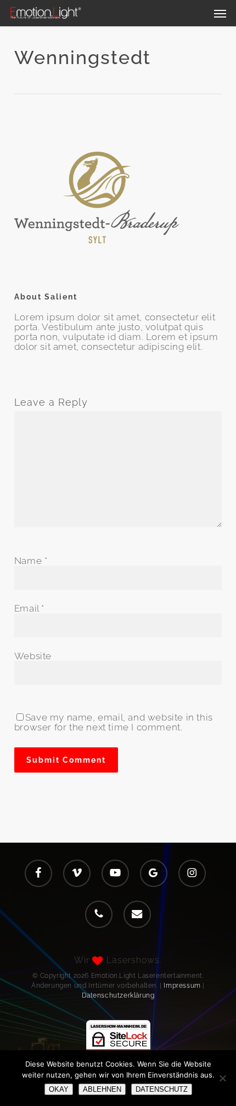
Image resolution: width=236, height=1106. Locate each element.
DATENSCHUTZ (162, 1089)
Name (31, 560)
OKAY (59, 1089)
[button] (220, 13)
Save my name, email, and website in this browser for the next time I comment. (113, 722)
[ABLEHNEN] (222, 1078)
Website (33, 655)
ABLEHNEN (102, 1089)
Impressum (182, 985)
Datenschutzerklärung (118, 995)
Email (29, 608)
